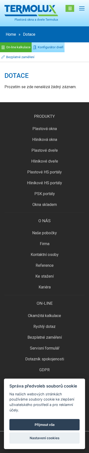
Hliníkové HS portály (44, 183)
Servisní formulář (44, 348)
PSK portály (44, 193)
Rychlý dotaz (44, 326)
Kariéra (45, 287)
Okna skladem (44, 204)
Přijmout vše (45, 425)
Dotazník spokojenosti (44, 359)
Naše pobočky (44, 233)
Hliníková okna (44, 139)
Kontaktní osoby (45, 254)
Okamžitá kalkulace (44, 315)
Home (11, 34)
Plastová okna (44, 128)
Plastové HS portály (44, 172)
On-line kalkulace (18, 47)
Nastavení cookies (44, 438)
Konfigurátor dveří (50, 47)
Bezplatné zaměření (20, 57)
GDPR (44, 370)
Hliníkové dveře (44, 161)
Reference (45, 265)
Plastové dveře (44, 150)
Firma (44, 243)
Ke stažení (44, 276)
